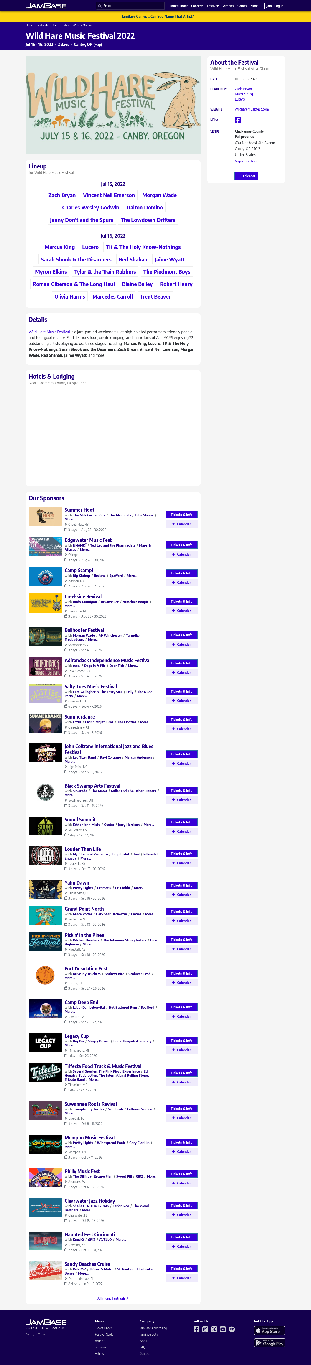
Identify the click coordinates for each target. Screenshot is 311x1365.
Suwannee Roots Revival (91, 1104)
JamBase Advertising (153, 1328)
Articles (100, 1341)
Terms (41, 1334)
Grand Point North (84, 909)
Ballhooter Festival (84, 630)
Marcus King (244, 94)
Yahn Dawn (77, 883)
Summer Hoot (79, 510)
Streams (100, 1347)
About (144, 1341)
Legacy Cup (77, 1036)
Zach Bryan (243, 89)
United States (60, 25)
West (76, 25)
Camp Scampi (79, 570)
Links (214, 119)
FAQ (142, 1347)
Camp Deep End (81, 1002)
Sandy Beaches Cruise (87, 1264)
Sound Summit (80, 819)
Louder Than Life (83, 849)
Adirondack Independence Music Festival (107, 660)
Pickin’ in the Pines (84, 935)
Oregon (87, 25)
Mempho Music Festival (90, 1137)
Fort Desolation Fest (86, 968)
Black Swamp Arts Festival (92, 786)
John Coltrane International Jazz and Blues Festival (109, 749)
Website (216, 109)
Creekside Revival (83, 596)
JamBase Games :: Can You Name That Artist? (158, 16)
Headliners (218, 89)
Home (29, 25)
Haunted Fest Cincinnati (90, 1234)
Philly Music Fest (82, 1171)
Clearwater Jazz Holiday (90, 1201)
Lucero (240, 99)
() (98, 45)
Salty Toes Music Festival (91, 686)
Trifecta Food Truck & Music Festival (103, 1066)
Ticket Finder (103, 1328)
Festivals (42, 25)
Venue (214, 131)
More (254, 6)
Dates (214, 79)
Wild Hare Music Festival (49, 331)
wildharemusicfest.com (252, 109)
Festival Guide (104, 1334)
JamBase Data (149, 1334)
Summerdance (80, 717)
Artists (99, 1353)
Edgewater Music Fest (88, 540)
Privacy (30, 1334)
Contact (145, 1353)
